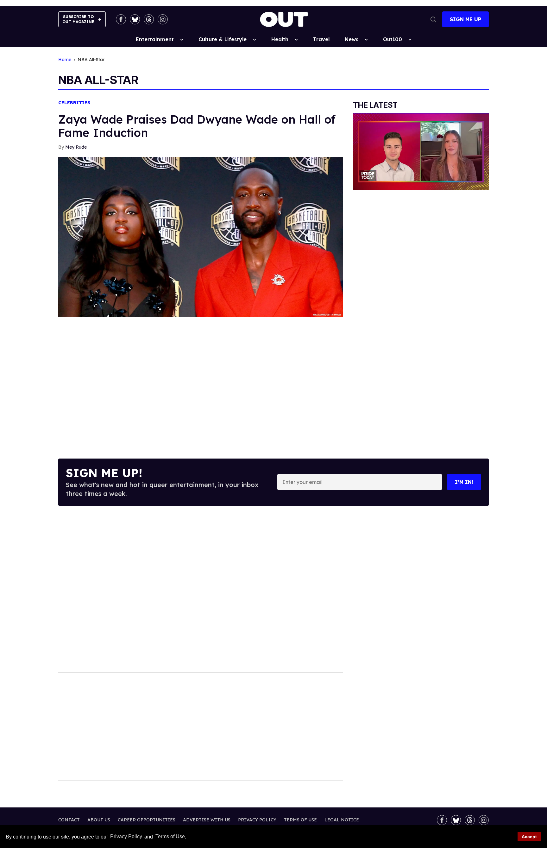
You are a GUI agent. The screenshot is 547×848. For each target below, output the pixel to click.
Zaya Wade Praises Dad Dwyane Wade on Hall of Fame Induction (197, 126)
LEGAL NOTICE (341, 820)
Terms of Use (170, 836)
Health (279, 39)
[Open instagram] (163, 19)
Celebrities (74, 103)
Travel (321, 39)
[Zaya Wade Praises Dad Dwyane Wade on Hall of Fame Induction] (200, 237)
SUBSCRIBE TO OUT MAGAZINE (78, 19)
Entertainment (155, 39)
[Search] (433, 19)
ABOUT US (98, 820)
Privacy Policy (126, 836)
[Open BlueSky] (135, 19)
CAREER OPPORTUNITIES (146, 820)
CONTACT (69, 820)
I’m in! (464, 482)
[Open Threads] (149, 19)
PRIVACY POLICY (257, 820)
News (351, 39)
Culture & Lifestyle (222, 39)
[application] (421, 151)
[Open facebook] (121, 19)
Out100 (392, 39)
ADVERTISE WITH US (206, 820)
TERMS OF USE (300, 820)
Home (64, 59)
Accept (529, 836)
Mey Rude (76, 147)
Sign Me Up (465, 19)
